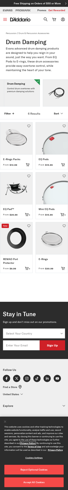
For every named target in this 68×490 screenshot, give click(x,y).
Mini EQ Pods (47, 209)
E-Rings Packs (11, 159)
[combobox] (33, 333)
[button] (28, 126)
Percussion (11, 33)
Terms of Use (34, 446)
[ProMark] (23, 10)
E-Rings (43, 259)
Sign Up (52, 345)
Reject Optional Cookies (34, 469)
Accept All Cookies (33, 482)
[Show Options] (61, 333)
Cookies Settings (34, 457)
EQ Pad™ (8, 209)
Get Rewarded (56, 10)
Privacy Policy (27, 443)
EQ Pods (44, 159)
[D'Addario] (20, 19)
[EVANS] (8, 10)
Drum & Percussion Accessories (33, 33)
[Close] (5, 422)
